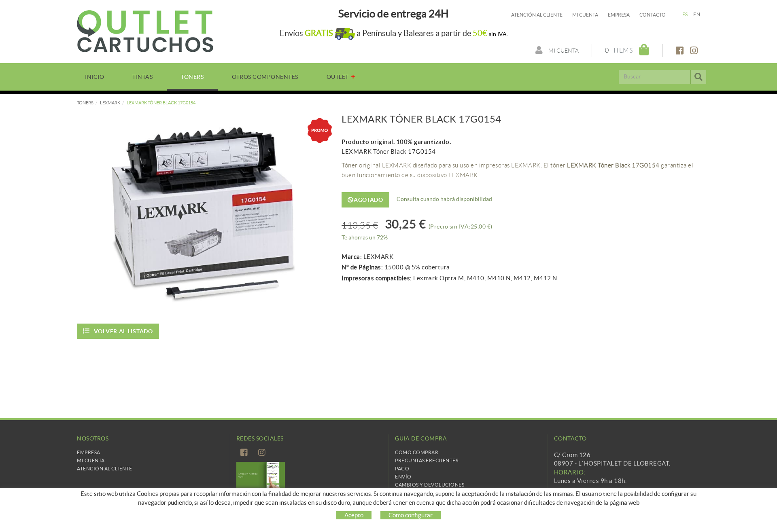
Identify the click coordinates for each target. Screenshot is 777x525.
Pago (402, 468)
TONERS (85, 102)
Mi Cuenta (91, 460)
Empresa (619, 14)
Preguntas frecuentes (426, 460)
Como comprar (416, 452)
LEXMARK (110, 102)
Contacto (652, 14)
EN (696, 14)
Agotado (368, 200)
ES (685, 14)
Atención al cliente (537, 14)
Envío (403, 476)
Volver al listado (123, 331)
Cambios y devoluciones (429, 484)
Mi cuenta (585, 14)
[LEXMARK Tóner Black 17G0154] (203, 214)
